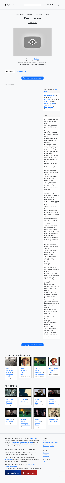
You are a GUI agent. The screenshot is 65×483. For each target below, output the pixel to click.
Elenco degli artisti (48, 446)
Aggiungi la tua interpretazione (33, 78)
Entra (54, 5)
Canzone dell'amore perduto (9, 370)
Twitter (45, 455)
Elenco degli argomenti (50, 448)
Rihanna (23, 401)
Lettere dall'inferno (50, 95)
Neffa (36, 403)
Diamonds (24, 399)
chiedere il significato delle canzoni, (21, 442)
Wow (45, 101)
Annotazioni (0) (21, 71)
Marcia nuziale (53, 368)
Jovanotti (9, 403)
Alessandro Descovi (11, 466)
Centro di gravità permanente (38, 370)
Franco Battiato (39, 374)
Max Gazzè (9, 421)
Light (58, 5)
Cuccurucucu (53, 419)
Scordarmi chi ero (49, 103)
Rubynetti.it (8, 459)
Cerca (44, 440)
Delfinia (36, 59)
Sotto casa (9, 419)
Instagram (46, 457)
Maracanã (47, 99)
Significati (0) (10, 71)
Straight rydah (48, 107)
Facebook (46, 453)
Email (44, 462)
